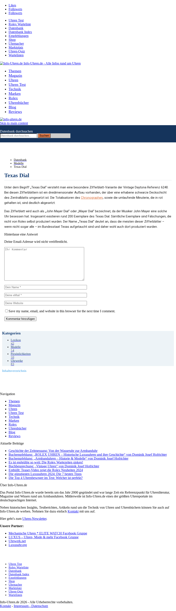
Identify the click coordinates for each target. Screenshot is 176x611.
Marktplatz (16, 47)
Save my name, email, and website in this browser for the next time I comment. (62, 311)
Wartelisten (16, 55)
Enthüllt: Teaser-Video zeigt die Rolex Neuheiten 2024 (46, 470)
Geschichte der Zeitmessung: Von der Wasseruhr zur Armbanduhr (53, 450)
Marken (15, 93)
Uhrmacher (16, 43)
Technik (15, 89)
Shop (12, 40)
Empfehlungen (19, 36)
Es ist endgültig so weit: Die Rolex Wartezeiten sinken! (46, 462)
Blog (12, 107)
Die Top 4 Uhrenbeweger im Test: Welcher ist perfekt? (46, 478)
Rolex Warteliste (20, 24)
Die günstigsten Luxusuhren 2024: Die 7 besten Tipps (45, 474)
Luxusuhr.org (18, 545)
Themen (15, 71)
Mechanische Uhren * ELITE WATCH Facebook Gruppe (48, 533)
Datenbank (16, 28)
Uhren (13, 80)
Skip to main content (14, 123)
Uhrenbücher (19, 102)
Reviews (15, 111)
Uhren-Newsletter (34, 518)
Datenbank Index (20, 32)
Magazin (15, 75)
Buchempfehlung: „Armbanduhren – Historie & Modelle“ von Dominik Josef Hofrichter (68, 458)
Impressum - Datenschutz (31, 606)
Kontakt (73, 511)
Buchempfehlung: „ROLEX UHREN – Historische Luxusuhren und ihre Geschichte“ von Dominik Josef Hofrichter (88, 454)
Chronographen (92, 198)
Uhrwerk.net (17, 541)
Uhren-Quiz (17, 51)
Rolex (13, 98)
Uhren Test (16, 20)
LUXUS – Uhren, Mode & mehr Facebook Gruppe (44, 537)
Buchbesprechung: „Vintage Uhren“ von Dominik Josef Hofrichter (54, 466)
